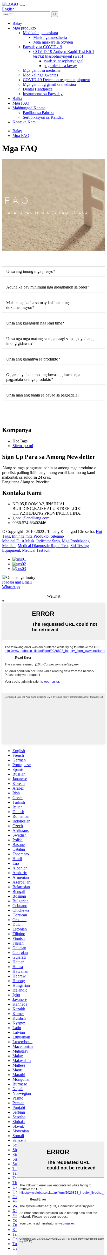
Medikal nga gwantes (40, 75)
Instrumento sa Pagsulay (43, 94)
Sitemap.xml (22, 445)
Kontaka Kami (24, 122)
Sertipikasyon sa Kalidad (43, 117)
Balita (17, 98)
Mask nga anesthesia (50, 37)
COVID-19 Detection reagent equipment (56, 79)
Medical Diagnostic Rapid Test (43, 545)
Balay (17, 23)
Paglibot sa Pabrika (38, 112)
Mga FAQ (20, 103)
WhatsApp (11, 587)
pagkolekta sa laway (60, 65)
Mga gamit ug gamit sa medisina (49, 84)
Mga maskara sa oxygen (53, 42)
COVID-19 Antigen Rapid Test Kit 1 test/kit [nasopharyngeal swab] (63, 53)
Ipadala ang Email (17, 582)
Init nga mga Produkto (30, 536)
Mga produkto (24, 28)
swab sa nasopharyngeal (63, 61)
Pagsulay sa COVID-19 (42, 47)
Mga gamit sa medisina (42, 70)
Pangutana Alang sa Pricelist (25, 482)
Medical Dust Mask (18, 541)
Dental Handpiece (37, 89)
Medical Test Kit (35, 550)
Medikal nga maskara (40, 33)
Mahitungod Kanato (28, 108)
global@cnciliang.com (30, 518)
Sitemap (57, 536)
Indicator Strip (48, 541)
